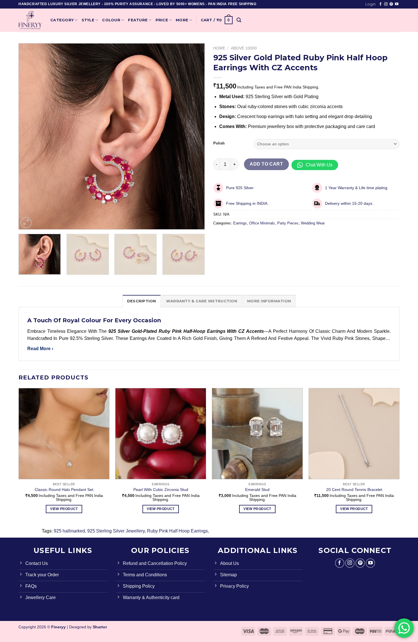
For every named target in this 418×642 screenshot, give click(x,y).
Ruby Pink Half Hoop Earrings (177, 531)
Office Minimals (262, 223)
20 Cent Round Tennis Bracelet (354, 489)
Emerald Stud (257, 489)
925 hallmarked (69, 531)
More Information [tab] (269, 301)
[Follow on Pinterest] (391, 4)
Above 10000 (244, 48)
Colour (111, 20)
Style (88, 20)
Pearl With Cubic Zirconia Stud (160, 489)
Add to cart (266, 164)
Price (162, 20)
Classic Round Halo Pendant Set (64, 489)
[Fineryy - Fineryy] (30, 20)
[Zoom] (26, 222)
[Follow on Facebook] (380, 4)
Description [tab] (141, 301)
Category (62, 20)
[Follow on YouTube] (396, 4)
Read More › (40, 348)
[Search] (239, 20)
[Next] (194, 136)
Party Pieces (288, 223)
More (182, 20)
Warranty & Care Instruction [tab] (201, 301)
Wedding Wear (313, 223)
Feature (138, 20)
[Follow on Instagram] (386, 4)
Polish (219, 143)
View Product (64, 509)
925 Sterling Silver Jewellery (116, 531)
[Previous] (29, 136)
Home (219, 48)
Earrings (240, 223)
